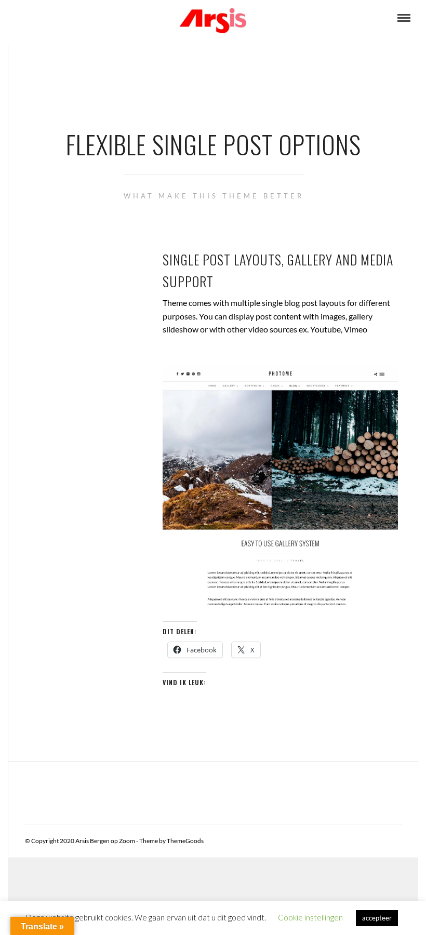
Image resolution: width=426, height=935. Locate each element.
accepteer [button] (377, 918)
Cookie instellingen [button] (310, 917)
